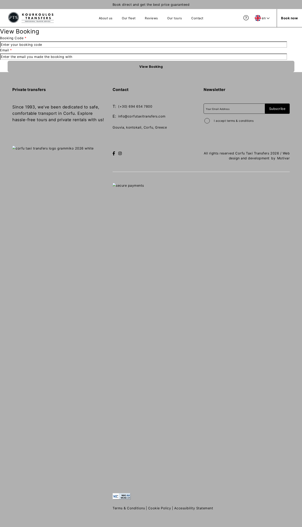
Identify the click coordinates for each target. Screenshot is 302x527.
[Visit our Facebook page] (114, 153)
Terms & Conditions (129, 508)
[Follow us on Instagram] (120, 153)
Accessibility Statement (193, 508)
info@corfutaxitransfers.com (142, 116)
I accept (234, 120)
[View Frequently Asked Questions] (246, 18)
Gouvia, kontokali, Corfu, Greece (140, 127)
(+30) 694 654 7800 (135, 106)
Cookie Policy (159, 508)
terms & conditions (240, 120)
